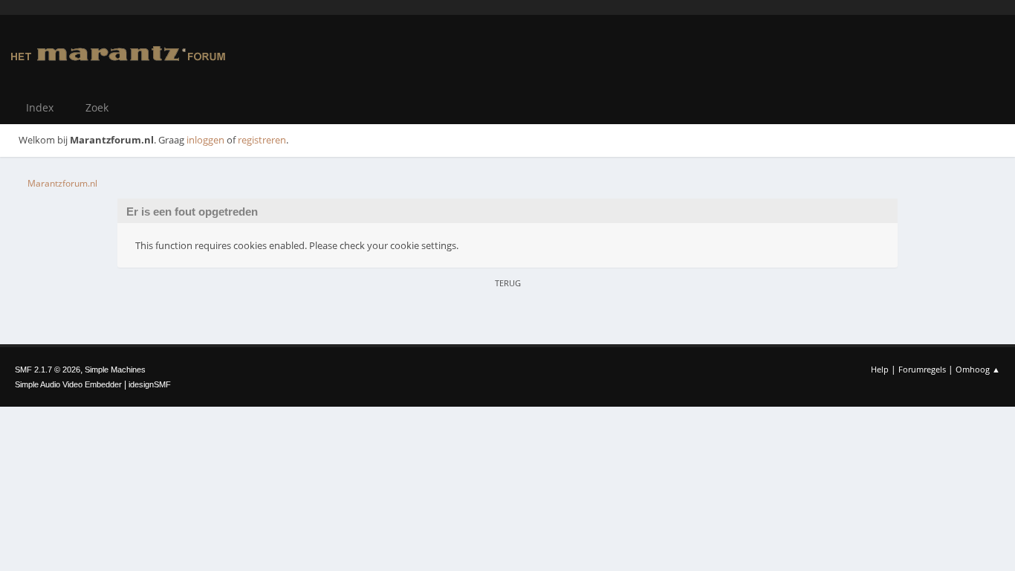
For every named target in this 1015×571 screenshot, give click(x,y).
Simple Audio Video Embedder (68, 384)
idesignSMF (150, 384)
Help (880, 369)
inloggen (205, 139)
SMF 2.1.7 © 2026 (47, 369)
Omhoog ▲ (978, 369)
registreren (262, 139)
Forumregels (922, 369)
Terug (508, 282)
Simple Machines (115, 369)
